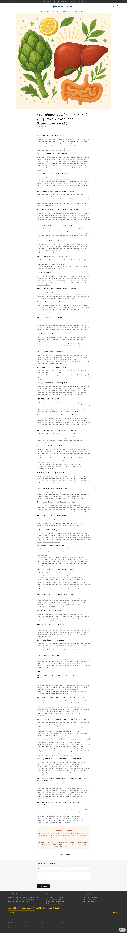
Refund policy (46, 922)
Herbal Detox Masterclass (55, 901)
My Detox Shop (16, 922)
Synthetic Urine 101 (53, 904)
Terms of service (56, 922)
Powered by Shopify (26, 922)
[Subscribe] (33, 912)
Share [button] (40, 131)
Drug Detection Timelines (55, 899)
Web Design (11, 929)
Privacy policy (37, 922)
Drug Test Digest (89, 899)
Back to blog (64, 854)
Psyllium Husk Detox (71, 411)
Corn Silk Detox (55, 485)
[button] (10, 6)
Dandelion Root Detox (81, 148)
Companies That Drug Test (55, 897)
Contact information (67, 922)
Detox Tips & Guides (90, 897)
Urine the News (88, 901)
